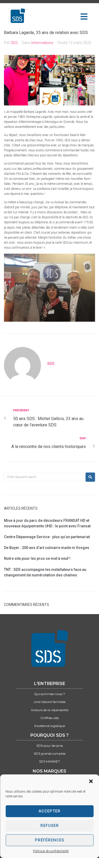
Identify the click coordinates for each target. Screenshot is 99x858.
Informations (42, 43)
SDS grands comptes (49, 753)
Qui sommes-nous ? (49, 694)
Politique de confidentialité (51, 851)
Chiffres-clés (49, 718)
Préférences (49, 840)
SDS (14, 43)
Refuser (49, 825)
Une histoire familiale (49, 702)
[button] (90, 781)
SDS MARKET (49, 761)
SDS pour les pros (49, 746)
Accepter (49, 811)
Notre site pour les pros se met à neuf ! (37, 558)
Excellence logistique (49, 726)
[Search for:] (43, 477)
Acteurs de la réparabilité (49, 710)
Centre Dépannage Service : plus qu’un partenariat (47, 537)
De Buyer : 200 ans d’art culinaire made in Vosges (46, 548)
